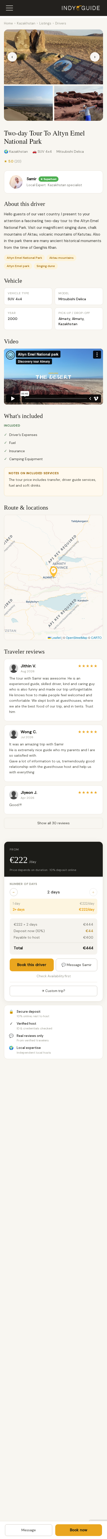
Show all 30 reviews (53, 823)
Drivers (60, 23)
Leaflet (56, 637)
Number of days (23, 884)
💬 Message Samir (76, 965)
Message (28, 1530)
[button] (53, 571)
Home (8, 23)
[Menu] (9, 7)
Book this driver (31, 964)
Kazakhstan (26, 23)
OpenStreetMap (76, 637)
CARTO (96, 637)
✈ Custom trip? (53, 991)
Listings (45, 23)
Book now (78, 1530)
